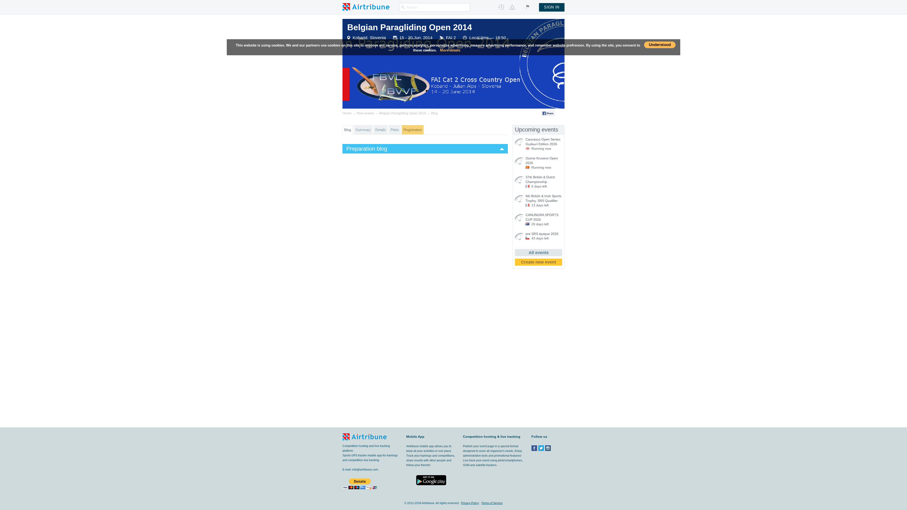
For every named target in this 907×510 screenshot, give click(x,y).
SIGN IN (552, 7)
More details (450, 50)
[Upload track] (512, 7)
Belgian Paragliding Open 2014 (409, 27)
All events (539, 252)
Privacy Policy (470, 503)
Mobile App (415, 436)
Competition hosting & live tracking (491, 436)
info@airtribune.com (365, 469)
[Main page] (365, 6)
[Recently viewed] (501, 7)
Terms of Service (492, 503)
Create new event (538, 262)
